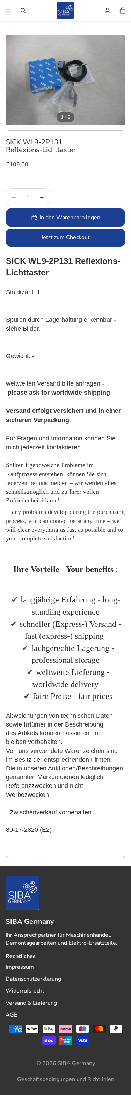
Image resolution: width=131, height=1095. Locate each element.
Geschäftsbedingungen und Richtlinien (65, 1079)
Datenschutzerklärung (33, 979)
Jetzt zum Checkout (65, 237)
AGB (12, 1015)
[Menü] (8, 10)
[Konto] (107, 10)
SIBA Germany (76, 1063)
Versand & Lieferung (31, 1003)
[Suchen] (23, 10)
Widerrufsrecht (25, 991)
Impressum (20, 967)
